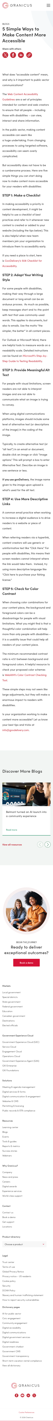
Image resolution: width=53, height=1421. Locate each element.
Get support (8, 1221)
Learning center (10, 1127)
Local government (11, 992)
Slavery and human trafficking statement (22, 1295)
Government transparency (15, 1355)
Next (48, 844)
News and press (10, 1176)
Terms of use (8, 1266)
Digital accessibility (11, 1327)
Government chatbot (13, 1346)
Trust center (8, 1262)
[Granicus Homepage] (25, 1385)
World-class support (12, 1195)
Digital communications (14, 1332)
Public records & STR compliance (18, 1110)
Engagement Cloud (12, 1051)
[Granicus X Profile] (34, 1396)
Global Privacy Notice (13, 1271)
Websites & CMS (10, 1101)
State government (11, 1001)
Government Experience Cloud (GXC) (20, 1041)
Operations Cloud (11, 1056)
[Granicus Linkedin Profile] (28, 1396)
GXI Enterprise (9, 1065)
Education (7, 1011)
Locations (7, 1226)
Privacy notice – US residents (16, 1276)
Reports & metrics (11, 1146)
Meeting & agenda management (18, 1086)
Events (5, 1136)
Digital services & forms (13, 1091)
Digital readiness (10, 1341)
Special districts (10, 996)
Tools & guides (9, 1141)
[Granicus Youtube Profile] (22, 1396)
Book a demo (26, 962)
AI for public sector (11, 1313)
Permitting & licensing (13, 1105)
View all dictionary (11, 1365)
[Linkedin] (21, 55)
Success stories (9, 1150)
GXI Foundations (10, 1070)
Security (6, 1285)
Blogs (5, 1131)
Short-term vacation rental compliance (22, 1360)
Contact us (7, 1212)
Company (7, 1172)
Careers (6, 1181)
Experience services (12, 1190)
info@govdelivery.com (15, 730)
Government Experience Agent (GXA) (20, 1060)
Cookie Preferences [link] (26, 1412)
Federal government (12, 1006)
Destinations (8, 1020)
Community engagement (14, 1322)
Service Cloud (9, 1046)
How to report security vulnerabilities (20, 1299)
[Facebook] (13, 55)
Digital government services (16, 1337)
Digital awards (9, 1186)
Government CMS (11, 1351)
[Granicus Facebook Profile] (16, 1396)
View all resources (12, 844)
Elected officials (10, 1025)
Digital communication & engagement (21, 1096)
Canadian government (13, 1015)
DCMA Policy (8, 1290)
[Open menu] (48, 5)
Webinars (7, 1155)
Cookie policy (8, 1280)
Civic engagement (11, 1318)
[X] (5, 55)
